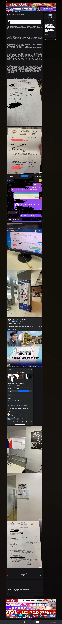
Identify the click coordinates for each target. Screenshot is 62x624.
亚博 (49, 24)
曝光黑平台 (46, 24)
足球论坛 (46, 25)
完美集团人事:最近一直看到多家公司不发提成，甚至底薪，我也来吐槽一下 (18, 589)
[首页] (6, 11)
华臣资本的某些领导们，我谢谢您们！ (17, 11)
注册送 (52, 25)
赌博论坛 (9, 11)
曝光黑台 (49, 25)
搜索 (55, 39)
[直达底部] (57, 619)
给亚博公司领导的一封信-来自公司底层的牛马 (14, 588)
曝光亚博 (52, 24)
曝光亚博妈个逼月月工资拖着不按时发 (13, 590)
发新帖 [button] (50, 11)
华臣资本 (50, 17)
